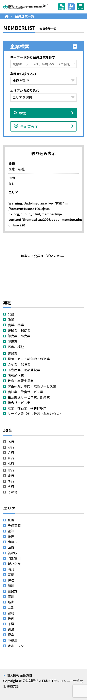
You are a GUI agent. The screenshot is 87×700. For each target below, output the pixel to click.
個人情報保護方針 (19, 675)
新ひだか (14, 563)
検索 (22, 113)
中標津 (12, 640)
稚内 (11, 618)
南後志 (12, 541)
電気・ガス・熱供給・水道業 (29, 358)
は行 (11, 470)
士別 (11, 607)
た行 (11, 457)
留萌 (11, 613)
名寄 (11, 601)
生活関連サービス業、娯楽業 (29, 397)
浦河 (11, 569)
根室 (11, 634)
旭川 (11, 585)
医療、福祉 (16, 346)
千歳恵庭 (14, 525)
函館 (11, 547)
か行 (11, 447)
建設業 (12, 353)
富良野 (12, 591)
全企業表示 (29, 126)
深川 (11, 596)
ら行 (11, 486)
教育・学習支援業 (21, 380)
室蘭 (11, 574)
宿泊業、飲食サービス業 (25, 391)
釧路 (11, 629)
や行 (11, 481)
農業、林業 (16, 324)
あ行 (11, 441)
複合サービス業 (19, 402)
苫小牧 (12, 552)
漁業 (11, 319)
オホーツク (16, 645)
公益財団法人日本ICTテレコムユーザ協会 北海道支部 (25, 7)
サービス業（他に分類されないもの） (35, 413)
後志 (11, 536)
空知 (11, 530)
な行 (11, 463)
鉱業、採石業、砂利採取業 (27, 408)
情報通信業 (16, 375)
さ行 (11, 452)
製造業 (12, 341)
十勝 (11, 623)
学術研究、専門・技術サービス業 (32, 386)
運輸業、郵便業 (19, 330)
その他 (12, 491)
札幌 (11, 519)
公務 (11, 313)
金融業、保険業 (19, 364)
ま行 (11, 475)
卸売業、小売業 (19, 335)
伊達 (11, 580)
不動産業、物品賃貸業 (24, 369)
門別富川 (14, 558)
